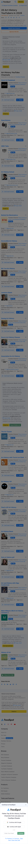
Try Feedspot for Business (12, 838)
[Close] (26, 805)
